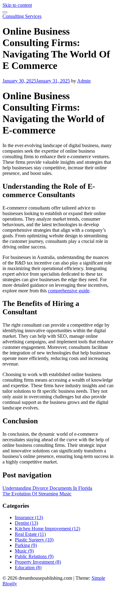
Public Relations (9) (34, 556)
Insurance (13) (29, 517)
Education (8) (28, 567)
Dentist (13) (26, 523)
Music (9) (24, 550)
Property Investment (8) (38, 562)
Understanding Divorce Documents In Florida (47, 488)
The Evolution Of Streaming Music (36, 493)
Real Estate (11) (30, 534)
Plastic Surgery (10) (34, 539)
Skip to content (17, 5)
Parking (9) (26, 545)
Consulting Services (21, 16)
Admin (84, 80)
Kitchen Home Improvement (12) (47, 528)
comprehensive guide (68, 290)
